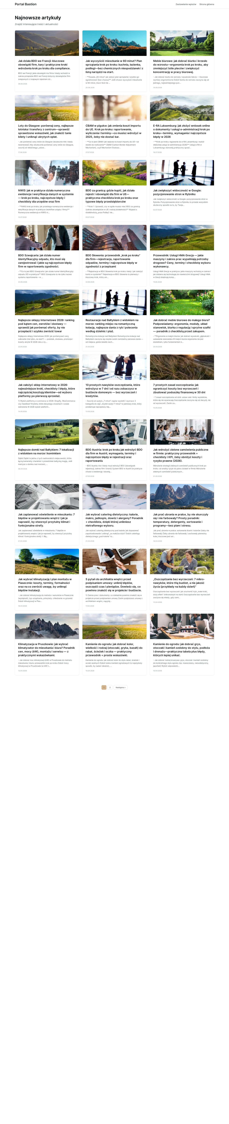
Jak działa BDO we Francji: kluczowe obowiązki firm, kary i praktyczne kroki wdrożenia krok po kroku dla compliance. (44, 64)
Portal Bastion (26, 4)
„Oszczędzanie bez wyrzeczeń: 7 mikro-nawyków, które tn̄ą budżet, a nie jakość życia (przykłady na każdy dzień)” (179, 583)
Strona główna (206, 4)
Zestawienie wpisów (186, 4)
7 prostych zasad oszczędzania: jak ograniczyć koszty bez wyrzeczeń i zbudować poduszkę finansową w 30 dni (179, 388)
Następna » (120, 687)
